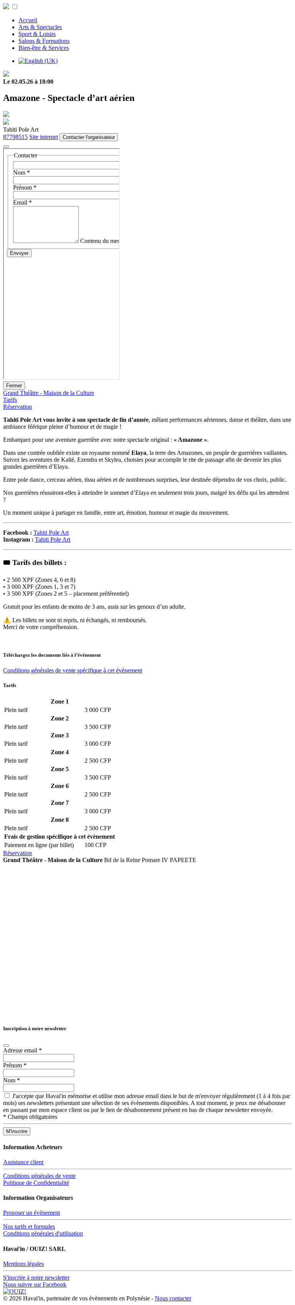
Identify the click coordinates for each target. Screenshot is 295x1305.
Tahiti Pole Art (51, 532)
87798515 (15, 137)
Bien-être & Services (43, 48)
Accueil (27, 20)
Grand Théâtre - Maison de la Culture (48, 393)
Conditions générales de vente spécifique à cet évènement (72, 670)
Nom (11, 1080)
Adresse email (22, 1050)
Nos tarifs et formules (29, 1226)
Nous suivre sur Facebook (34, 1284)
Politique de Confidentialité (36, 1182)
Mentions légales (23, 1263)
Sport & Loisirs (37, 34)
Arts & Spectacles (40, 27)
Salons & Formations (44, 41)
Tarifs (10, 399)
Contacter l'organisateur (89, 137)
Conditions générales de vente (39, 1176)
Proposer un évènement (31, 1212)
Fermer (14, 385)
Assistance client (23, 1162)
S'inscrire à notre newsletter (36, 1277)
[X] (6, 146)
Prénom (15, 1065)
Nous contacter (173, 1298)
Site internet (43, 137)
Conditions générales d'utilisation (43, 1233)
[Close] (6, 1045)
